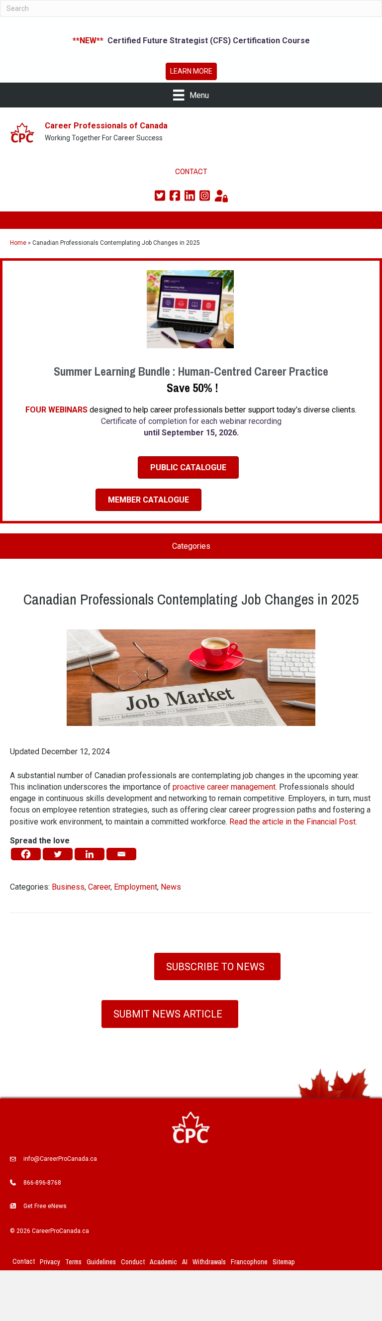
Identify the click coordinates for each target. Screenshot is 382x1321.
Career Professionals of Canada (106, 125)
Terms (73, 1261)
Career (99, 887)
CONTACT (191, 171)
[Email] (121, 854)
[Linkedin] (89, 854)
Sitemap (284, 1261)
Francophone (249, 1261)
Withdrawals (209, 1261)
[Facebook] (26, 854)
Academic (163, 1261)
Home (18, 242)
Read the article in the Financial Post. (293, 821)
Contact (23, 1261)
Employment (135, 887)
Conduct (133, 1261)
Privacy (50, 1261)
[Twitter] (58, 854)
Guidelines (101, 1261)
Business (68, 887)
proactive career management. (225, 787)
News (171, 887)
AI (185, 1261)
